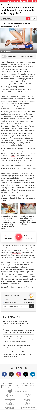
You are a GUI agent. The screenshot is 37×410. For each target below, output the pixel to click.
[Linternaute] (10, 400)
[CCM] (10, 395)
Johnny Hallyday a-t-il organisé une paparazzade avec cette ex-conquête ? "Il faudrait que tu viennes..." (17, 323)
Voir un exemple (29, 300)
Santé (6, 299)
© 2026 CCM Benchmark (28, 387)
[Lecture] (18, 237)
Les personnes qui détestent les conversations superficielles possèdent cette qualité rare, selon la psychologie (18, 339)
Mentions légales (6, 387)
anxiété (14, 198)
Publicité (23, 383)
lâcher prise (16, 253)
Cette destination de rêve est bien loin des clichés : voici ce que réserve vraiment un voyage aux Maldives (17, 354)
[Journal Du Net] (27, 395)
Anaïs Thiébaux (6, 18)
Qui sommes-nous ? (8, 383)
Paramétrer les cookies (21, 385)
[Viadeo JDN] (27, 403)
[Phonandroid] (27, 407)
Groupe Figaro (16, 387)
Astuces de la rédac (10, 302)
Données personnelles (8, 385)
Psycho (7, 4)
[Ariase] (10, 408)
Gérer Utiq (32, 385)
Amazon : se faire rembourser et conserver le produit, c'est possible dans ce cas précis (18, 331)
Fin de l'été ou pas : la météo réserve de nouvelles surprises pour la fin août (16, 347)
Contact (17, 383)
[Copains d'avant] (10, 403)
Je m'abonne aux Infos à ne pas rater (20, 56)
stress (13, 156)
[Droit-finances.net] (27, 399)
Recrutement (30, 383)
